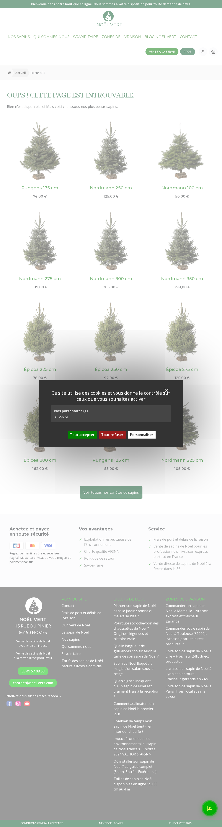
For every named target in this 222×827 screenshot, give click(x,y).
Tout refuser (112, 434)
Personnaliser (141, 434)
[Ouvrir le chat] (210, 808)
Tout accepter (82, 434)
